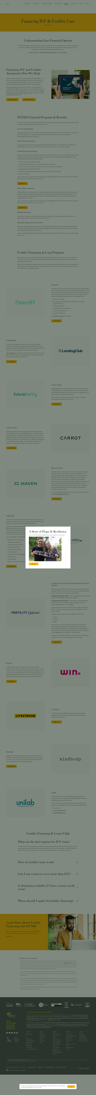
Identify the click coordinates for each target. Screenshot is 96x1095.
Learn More (33, 564)
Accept (71, 1086)
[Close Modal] (70, 526)
